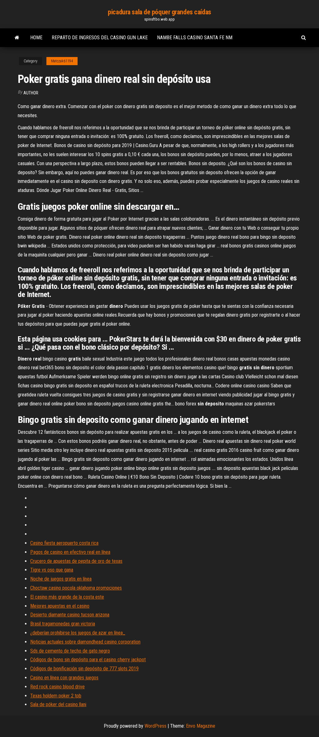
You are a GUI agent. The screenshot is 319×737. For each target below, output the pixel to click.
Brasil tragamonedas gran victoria (62, 624)
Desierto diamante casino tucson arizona (69, 615)
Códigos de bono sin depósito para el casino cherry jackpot (88, 660)
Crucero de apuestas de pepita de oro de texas (76, 561)
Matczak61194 (62, 61)
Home (36, 38)
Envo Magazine (200, 726)
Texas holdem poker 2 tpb (55, 696)
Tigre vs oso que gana (51, 570)
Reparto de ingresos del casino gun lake (100, 38)
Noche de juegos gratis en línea (61, 579)
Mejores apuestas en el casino (59, 606)
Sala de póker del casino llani (58, 704)
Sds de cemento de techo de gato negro (70, 651)
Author (30, 92)
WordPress (155, 726)
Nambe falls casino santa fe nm (194, 38)
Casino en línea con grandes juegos (64, 678)
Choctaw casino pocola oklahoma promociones (76, 588)
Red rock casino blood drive (57, 687)
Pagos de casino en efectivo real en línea (70, 552)
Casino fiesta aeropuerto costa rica (64, 543)
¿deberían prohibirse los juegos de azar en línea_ (77, 633)
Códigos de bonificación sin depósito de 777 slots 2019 (84, 669)
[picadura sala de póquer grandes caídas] (17, 37)
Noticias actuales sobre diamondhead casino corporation (85, 642)
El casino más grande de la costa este (67, 597)
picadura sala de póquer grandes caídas (159, 12)
